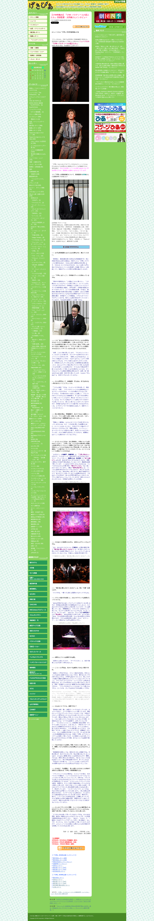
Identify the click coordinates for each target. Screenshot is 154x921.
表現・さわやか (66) (37, 543)
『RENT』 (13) (35, 280)
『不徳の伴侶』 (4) (36, 235)
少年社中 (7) (34, 552)
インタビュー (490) (35, 117)
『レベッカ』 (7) (36, 216)
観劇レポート (34, 36)
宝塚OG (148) (35, 174)
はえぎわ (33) (35, 446)
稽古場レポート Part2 (59, 883)
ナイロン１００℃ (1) (37, 468)
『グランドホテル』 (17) (38, 303)
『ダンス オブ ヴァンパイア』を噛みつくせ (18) (39, 371)
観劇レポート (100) (35, 128)
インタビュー (66, 892)
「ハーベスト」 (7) (36, 443)
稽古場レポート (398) (35, 125)
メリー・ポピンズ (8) (37, 253)
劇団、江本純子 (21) (37, 512)
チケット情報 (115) (35, 114)
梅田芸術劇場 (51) (36, 403)
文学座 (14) (34, 529)
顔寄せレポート (58, 879)
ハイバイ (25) (35, 473)
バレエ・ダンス (35, 59)
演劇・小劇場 (34, 48)
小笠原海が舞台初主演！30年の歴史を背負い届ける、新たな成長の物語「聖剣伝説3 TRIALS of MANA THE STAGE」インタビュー (110, 65)
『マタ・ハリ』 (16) (37, 256)
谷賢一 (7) (34, 546)
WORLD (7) (34, 198)
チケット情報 (34, 17)
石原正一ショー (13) (37, 538)
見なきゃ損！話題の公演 (61, 893)
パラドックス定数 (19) (38, 476)
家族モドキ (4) (35, 119)
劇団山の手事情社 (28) (38, 517)
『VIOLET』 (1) (36, 200)
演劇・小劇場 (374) (35, 162)
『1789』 (60, 892)
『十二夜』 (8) (35, 333)
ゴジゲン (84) (35, 466)
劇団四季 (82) (33, 176)
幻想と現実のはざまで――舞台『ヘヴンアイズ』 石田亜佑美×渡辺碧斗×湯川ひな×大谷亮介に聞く (109, 41)
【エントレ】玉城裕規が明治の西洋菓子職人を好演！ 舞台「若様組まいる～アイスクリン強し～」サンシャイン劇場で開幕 (70, 908)
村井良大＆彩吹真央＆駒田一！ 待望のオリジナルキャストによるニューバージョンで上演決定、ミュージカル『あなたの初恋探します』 (70, 901)
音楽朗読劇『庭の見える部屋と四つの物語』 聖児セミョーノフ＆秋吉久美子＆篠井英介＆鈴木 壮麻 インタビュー (109, 77)
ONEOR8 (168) (35, 441)
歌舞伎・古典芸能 (35, 55)
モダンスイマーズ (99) (38, 503)
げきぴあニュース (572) (36, 191)
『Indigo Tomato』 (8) (37, 237)
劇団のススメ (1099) (35, 418)
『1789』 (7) (35, 251)
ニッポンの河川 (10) (37, 471)
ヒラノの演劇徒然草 (76, 892)
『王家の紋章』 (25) (37, 344)
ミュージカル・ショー (37, 51)
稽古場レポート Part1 (59, 881)
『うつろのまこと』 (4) (38, 240)
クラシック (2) (33, 183)
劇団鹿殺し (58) (35, 522)
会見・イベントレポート (37, 28)
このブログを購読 (35, 719)
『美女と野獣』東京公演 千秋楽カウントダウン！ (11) (38, 348)
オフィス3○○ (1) (36, 421)
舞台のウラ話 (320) (35, 185)
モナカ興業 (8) (35, 505)
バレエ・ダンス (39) (35, 164)
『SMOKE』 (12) (36, 213)
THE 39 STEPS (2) (35, 101)
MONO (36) (34, 439)
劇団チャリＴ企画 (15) (38, 514)
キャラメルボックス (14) (38, 455)
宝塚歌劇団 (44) (34, 171)
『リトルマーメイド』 (37, 40)
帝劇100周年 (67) (36, 367)
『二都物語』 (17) (36, 331)
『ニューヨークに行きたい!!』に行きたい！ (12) (39, 377)
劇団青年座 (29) (35, 519)
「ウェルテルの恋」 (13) (38, 273)
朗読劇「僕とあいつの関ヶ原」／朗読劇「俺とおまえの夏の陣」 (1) (38, 396)
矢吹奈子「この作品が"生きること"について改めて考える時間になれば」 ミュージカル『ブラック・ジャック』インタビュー (109, 59)
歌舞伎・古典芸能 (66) (36, 167)
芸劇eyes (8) (35, 541)
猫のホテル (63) (35, 536)
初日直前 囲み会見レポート (61, 885)
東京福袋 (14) (35, 401)
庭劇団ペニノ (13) (36, 526)
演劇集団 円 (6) (35, 534)
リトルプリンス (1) (35, 109)
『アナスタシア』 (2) (37, 202)
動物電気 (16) (35, 524)
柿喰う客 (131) (35, 531)
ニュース (33, 21)
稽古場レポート (35, 32)
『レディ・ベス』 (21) (38, 365)
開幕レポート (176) (35, 130)
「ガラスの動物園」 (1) (36, 112)
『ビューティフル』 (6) (38, 262)
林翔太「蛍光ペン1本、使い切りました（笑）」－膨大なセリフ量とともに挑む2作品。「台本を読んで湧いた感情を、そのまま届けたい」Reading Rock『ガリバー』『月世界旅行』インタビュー (110, 50)
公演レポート (57, 887)
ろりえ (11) (34, 448)
